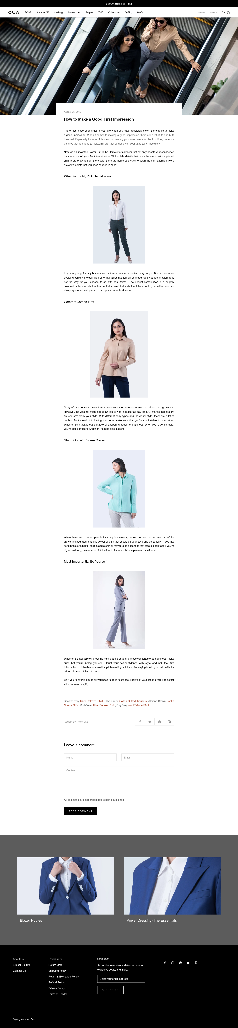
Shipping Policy (57, 970)
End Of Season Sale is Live (119, 3)
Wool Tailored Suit (138, 705)
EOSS (28, 12)
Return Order (55, 965)
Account (201, 12)
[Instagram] (172, 962)
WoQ (140, 12)
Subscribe (110, 990)
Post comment (81, 811)
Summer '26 (42, 12)
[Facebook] (165, 962)
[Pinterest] (180, 962)
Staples (90, 12)
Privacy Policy (56, 988)
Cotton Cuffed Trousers (133, 701)
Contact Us (19, 970)
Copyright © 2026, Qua (23, 1019)
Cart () (226, 12)
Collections (114, 12)
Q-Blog (128, 12)
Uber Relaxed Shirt (91, 701)
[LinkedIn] (196, 962)
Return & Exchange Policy (63, 976)
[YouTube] (188, 962)
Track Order (55, 959)
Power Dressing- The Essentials (152, 920)
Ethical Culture (21, 965)
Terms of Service (58, 994)
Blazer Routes (31, 920)
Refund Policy (56, 982)
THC (100, 12)
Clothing (58, 12)
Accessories (74, 12)
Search (213, 12)
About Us (18, 959)
